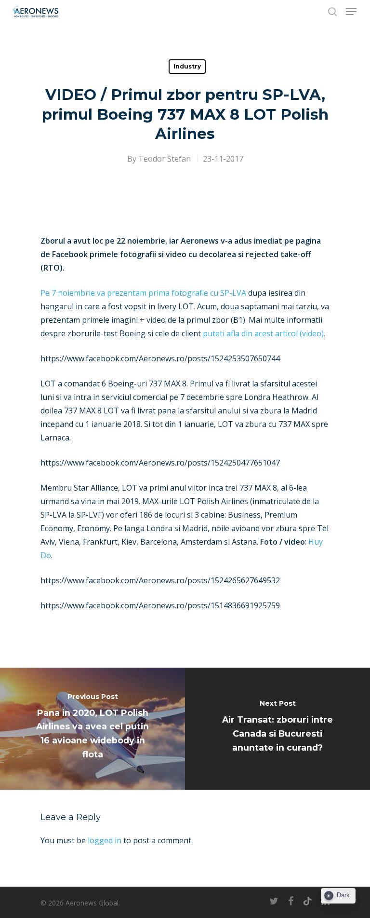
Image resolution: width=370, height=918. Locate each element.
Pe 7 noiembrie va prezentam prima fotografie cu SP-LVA (143, 293)
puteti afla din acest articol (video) (263, 333)
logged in (104, 840)
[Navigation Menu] (351, 11)
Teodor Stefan (164, 158)
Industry (187, 66)
